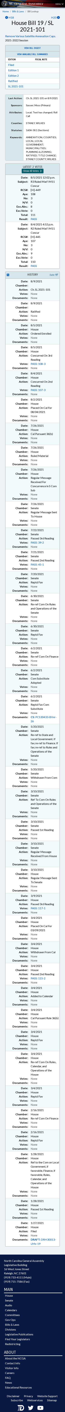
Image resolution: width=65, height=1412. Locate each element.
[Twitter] (31, 1407)
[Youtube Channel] (40, 1407)
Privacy (28, 1396)
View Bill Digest (32, 48)
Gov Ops (10, 1319)
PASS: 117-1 (38, 908)
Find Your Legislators (17, 1339)
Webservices (35, 1400)
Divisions (10, 1329)
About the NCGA (15, 1358)
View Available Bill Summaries (32, 54)
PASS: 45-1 (37, 564)
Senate (9, 1300)
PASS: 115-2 (38, 978)
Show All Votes (31, 171)
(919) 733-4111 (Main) (17, 1277)
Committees (12, 1315)
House (9, 1295)
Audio (8, 1305)
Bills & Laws (18, 11)
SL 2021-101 (15, 86)
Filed (11, 64)
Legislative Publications (19, 1334)
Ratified (13, 81)
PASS (34, 219)
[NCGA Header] (26, 4)
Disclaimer (13, 1396)
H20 (54, 17)
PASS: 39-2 (37, 542)
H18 (11, 17)
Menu (58, 4)
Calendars (11, 1310)
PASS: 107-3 (38, 389)
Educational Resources (18, 1387)
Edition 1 (13, 70)
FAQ (8, 1377)
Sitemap (52, 1400)
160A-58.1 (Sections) (37, 130)
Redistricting (12, 1344)
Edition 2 (13, 75)
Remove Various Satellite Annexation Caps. (30, 36)
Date (52, 275)
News (8, 1382)
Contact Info (12, 1363)
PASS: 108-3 (38, 363)
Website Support (47, 1396)
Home (6, 11)
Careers (9, 1372)
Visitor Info (12, 1368)
